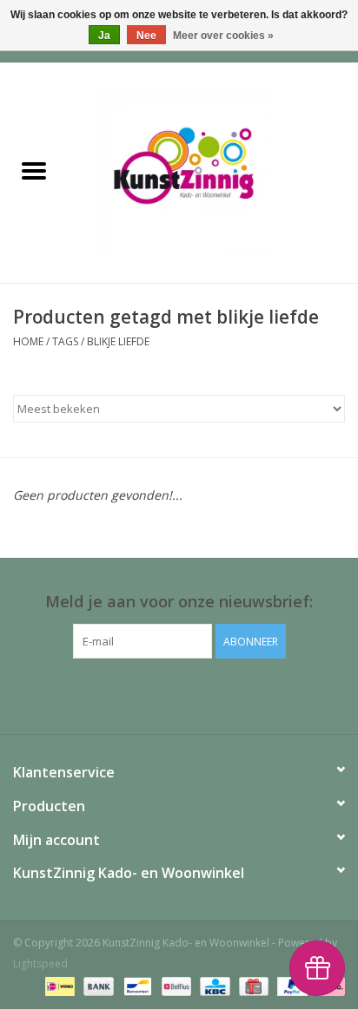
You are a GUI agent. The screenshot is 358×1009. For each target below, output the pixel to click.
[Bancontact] (135, 985)
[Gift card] (252, 985)
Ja (104, 35)
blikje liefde (118, 341)
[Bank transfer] (96, 985)
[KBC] (213, 985)
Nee (146, 35)
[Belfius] (175, 985)
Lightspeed (40, 963)
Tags (65, 341)
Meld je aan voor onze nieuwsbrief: (179, 602)
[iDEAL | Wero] (58, 985)
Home (28, 341)
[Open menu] (34, 170)
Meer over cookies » (223, 35)
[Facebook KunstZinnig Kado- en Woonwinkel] (179, 694)
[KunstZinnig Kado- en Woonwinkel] (213, 171)
